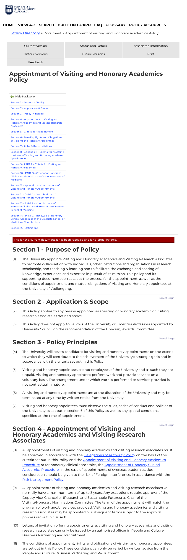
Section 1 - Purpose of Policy (27, 102)
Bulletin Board (74, 25)
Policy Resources (147, 25)
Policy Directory (25, 33)
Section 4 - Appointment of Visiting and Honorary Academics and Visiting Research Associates (36, 122)
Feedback (35, 62)
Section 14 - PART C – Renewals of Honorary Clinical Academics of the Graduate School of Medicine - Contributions (38, 219)
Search (46, 25)
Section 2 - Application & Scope (29, 108)
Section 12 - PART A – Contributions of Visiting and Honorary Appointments (33, 196)
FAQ (98, 25)
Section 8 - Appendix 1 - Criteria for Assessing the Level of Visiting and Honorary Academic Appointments (37, 155)
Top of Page (166, 298)
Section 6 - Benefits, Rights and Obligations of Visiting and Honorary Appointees (36, 139)
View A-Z (27, 25)
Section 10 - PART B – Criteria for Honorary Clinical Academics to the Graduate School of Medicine (38, 176)
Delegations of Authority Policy (109, 455)
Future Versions (93, 54)
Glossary (116, 25)
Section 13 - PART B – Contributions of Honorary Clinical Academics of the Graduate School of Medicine (37, 206)
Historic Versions (35, 54)
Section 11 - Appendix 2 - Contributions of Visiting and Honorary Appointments (35, 187)
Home (9, 25)
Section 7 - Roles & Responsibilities (31, 146)
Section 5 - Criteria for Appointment (32, 131)
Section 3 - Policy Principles (27, 113)
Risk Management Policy (42, 480)
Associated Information (151, 46)
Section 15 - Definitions (24, 228)
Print (150, 54)
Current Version (35, 46)
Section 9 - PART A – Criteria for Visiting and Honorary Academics (36, 166)
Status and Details (93, 46)
